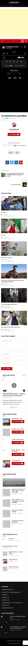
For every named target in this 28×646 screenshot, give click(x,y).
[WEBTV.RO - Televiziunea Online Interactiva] (14, 41)
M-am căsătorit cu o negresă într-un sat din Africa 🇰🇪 (18, 501)
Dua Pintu (11, 538)
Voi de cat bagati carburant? (9, 304)
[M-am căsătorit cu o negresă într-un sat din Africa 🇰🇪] (6, 503)
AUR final (3, 212)
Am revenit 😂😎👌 (16, 184)
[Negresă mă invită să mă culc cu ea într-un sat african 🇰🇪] (6, 492)
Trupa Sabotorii (14, 129)
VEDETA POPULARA (13, 567)
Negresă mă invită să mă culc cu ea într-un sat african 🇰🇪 (18, 490)
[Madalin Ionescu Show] (6, 432)
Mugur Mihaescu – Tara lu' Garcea (11, 602)
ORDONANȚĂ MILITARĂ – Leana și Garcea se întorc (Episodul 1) (14, 394)
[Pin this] (21, 162)
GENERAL (4, 597)
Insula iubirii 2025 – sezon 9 (10, 546)
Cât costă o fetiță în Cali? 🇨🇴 (17, 510)
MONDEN (4, 600)
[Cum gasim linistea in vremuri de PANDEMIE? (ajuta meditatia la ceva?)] (3, 175)
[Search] (26, 41)
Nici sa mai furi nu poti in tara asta (10, 327)
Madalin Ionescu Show (18, 429)
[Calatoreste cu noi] (6, 422)
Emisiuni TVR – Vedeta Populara (10, 592)
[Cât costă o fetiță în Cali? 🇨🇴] (6, 513)
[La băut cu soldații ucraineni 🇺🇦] (5, 619)
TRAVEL (4, 605)
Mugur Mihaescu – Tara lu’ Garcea (18, 450)
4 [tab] (15, 407)
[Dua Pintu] (5, 540)
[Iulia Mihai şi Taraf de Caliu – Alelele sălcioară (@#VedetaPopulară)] (14, 482)
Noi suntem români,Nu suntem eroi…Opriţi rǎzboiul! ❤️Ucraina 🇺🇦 (14, 5)
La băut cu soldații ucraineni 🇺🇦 (17, 617)
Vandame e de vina (6, 257)
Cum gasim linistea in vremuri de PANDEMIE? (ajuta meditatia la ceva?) (15, 175)
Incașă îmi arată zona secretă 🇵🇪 (18, 521)
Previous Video (5, 170)
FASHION (4, 595)
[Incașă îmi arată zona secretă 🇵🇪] (6, 524)
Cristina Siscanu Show (18, 439)
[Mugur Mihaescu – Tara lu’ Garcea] (6, 453)
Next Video (24, 180)
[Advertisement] (14, 23)
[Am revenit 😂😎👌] (24, 184)
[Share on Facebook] (7, 162)
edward (4, 118)
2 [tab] (12, 407)
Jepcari (3, 235)
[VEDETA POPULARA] (5, 569)
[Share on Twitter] (12, 162)
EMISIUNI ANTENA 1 (6, 589)
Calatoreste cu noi (17, 418)
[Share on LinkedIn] (16, 162)
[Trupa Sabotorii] (6, 464)
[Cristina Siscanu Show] (6, 443)
